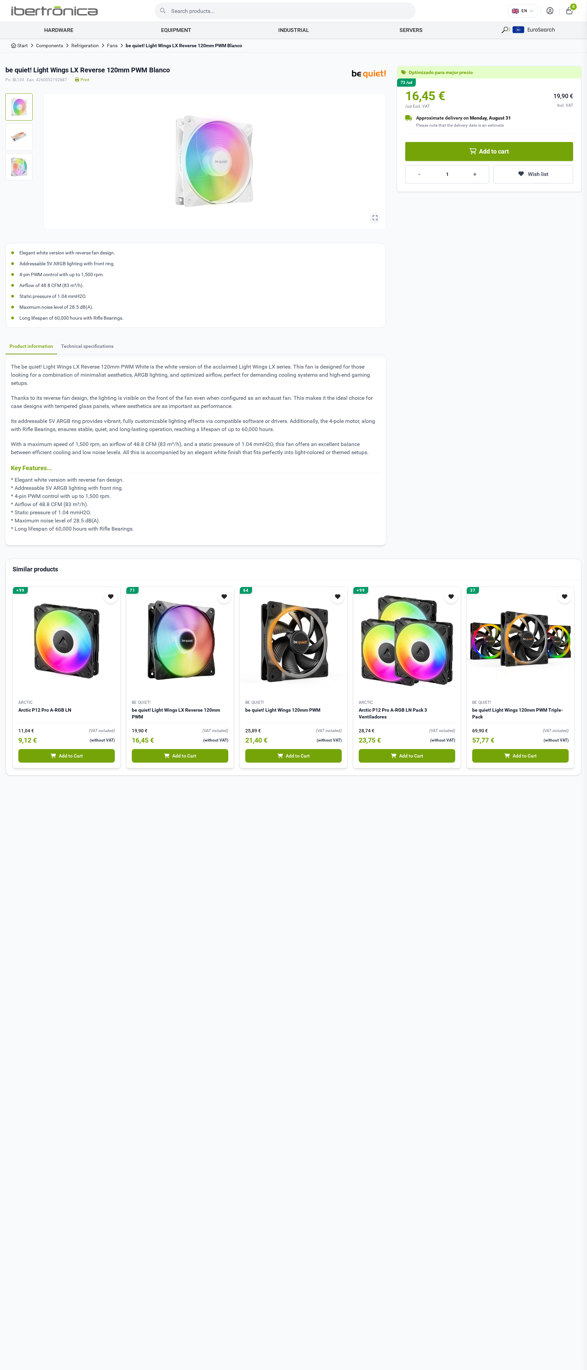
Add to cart (494, 151)
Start (22, 45)
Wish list (538, 174)
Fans (112, 45)
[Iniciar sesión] (550, 11)
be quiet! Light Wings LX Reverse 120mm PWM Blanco (184, 45)
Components (49, 45)
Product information (31, 346)
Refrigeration (85, 45)
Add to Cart (71, 756)
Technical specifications (87, 346)
